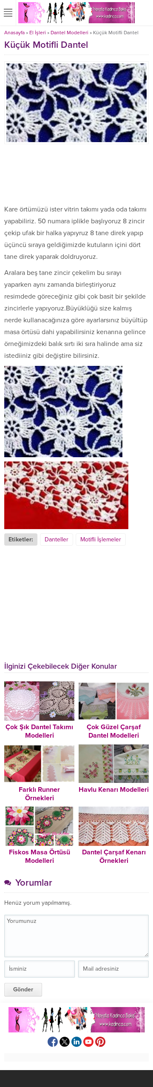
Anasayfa (14, 33)
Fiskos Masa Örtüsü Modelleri (39, 856)
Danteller (56, 539)
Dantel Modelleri (69, 33)
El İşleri (37, 33)
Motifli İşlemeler (100, 539)
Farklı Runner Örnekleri (39, 793)
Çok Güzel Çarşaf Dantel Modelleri (114, 731)
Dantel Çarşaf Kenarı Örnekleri (114, 856)
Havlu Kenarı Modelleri (114, 789)
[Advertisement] (76, 174)
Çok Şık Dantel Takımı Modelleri (39, 731)
